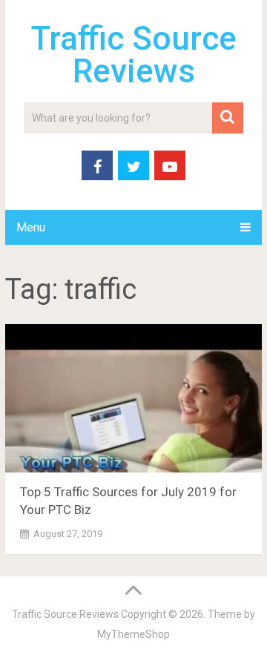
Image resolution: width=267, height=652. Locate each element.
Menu (30, 227)
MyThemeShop (133, 634)
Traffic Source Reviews (134, 54)
